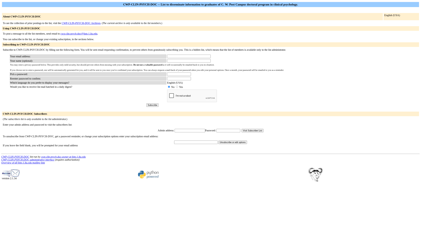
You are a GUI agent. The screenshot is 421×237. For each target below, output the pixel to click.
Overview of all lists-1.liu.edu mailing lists (23, 162)
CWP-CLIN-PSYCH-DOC (15, 156)
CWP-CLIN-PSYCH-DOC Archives (81, 23)
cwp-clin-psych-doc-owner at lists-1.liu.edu (63, 156)
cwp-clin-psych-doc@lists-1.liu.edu (79, 33)
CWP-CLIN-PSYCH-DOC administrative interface (27, 159)
